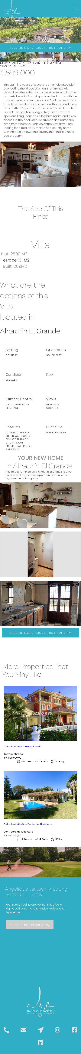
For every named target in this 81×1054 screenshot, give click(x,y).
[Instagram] (57, 1030)
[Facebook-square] (74, 1030)
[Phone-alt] (6, 1030)
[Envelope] (23, 1030)
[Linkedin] (40, 1042)
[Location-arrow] (40, 1030)
